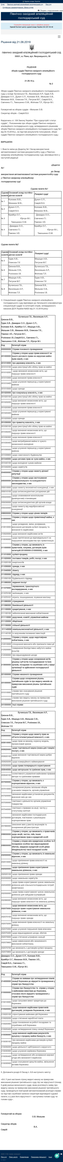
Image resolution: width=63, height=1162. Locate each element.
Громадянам (24, 1157)
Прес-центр (13, 1157)
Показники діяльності (38, 1157)
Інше (50, 1157)
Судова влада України (32, 1)
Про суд (4, 1157)
